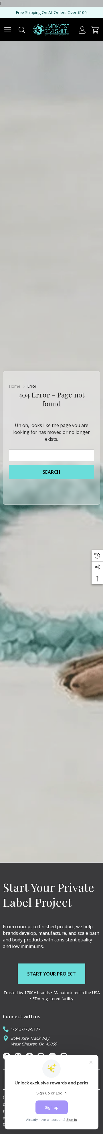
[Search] (21, 29)
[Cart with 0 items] (95, 29)
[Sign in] (82, 29)
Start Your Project (51, 974)
